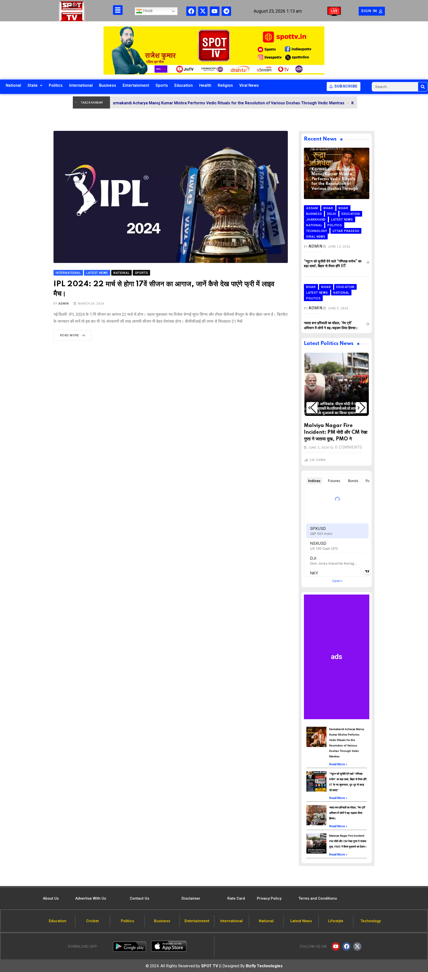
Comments (330, 148)
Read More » (338, 764)
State (32, 85)
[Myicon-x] (203, 11)
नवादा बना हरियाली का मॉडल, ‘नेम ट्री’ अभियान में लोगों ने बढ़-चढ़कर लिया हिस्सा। (347, 813)
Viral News (249, 85)
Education (183, 85)
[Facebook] (191, 11)
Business (107, 85)
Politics (56, 85)
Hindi (147, 11)
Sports (162, 85)
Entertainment (136, 85)
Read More (69, 335)
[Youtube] (214, 11)
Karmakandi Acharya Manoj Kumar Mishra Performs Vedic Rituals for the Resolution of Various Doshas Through (334, 179)
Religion (225, 85)
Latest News (326, 408)
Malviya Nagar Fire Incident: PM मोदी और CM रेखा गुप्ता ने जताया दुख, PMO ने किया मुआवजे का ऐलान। (348, 841)
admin (63, 303)
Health (205, 85)
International (81, 85)
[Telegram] (226, 11)
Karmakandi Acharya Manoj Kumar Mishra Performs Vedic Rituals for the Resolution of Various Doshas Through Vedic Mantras (199, 103)
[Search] (423, 86)
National (13, 85)
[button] (312, 407)
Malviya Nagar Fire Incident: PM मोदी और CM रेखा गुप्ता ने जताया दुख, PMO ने (335, 432)
